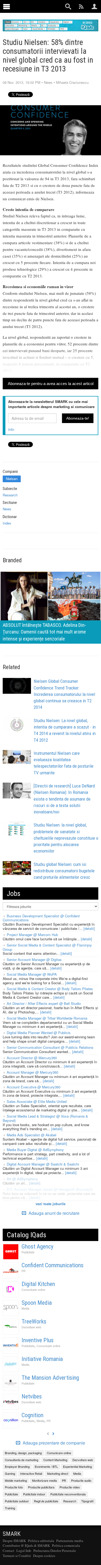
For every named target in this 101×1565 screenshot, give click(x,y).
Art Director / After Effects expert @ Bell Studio (44, 1003)
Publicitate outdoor (17, 1501)
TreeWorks (34, 1321)
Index (7, 523)
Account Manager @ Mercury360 (32, 1072)
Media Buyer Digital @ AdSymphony (35, 1149)
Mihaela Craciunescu (72, 82)
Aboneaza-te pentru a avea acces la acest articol (50, 383)
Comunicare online (33, 1290)
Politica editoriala (41, 1540)
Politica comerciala (66, 1545)
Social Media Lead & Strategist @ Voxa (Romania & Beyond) (45, 1118)
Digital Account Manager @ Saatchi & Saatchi (43, 1164)
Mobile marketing (16, 1480)
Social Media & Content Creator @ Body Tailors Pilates (50, 988)
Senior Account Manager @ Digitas (34, 959)
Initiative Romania (42, 1359)
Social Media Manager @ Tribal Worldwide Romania (47, 1018)
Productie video (70, 1487)
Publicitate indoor (34, 1494)
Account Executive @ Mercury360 (33, 1086)
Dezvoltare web (31, 1327)
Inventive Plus (38, 1340)
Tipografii (87, 1501)
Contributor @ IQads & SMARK (26, 1545)
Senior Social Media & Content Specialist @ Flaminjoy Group (47, 947)
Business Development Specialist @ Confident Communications (41, 918)
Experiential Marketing (77, 1466)
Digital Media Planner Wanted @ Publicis (39, 1032)
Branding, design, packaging (23, 1453)
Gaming (10, 1473)
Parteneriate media (69, 1540)
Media (25, 1308)
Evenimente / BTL (46, 1466)
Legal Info (23, 1550)
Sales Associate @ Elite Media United (37, 1101)
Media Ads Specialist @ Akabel (31, 1134)
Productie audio (81, 1480)
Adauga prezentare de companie (53, 1443)
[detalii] (89, 928)
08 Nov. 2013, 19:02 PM (21, 82)
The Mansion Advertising (50, 1377)
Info (11, 429)
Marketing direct (57, 1473)
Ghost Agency (37, 1246)
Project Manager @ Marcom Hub (32, 934)
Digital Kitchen (38, 1284)
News (48, 82)
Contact (8, 1550)
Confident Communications (52, 1265)
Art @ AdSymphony (22, 1178)
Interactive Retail (31, 1473)
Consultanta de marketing (21, 1460)
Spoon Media (37, 1302)
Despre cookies (44, 1555)
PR (24, 1271)
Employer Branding (17, 1466)
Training (10, 1508)
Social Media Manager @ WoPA (32, 974)
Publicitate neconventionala (68, 1494)
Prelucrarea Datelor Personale (54, 1550)
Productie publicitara (41, 1487)
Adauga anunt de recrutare (53, 1213)
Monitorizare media (44, 1480)
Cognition (32, 1415)
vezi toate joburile (50, 1203)
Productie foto (14, 1487)
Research (10, 494)
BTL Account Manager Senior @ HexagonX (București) (50, 1189)
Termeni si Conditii (17, 1555)
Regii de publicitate (46, 1501)
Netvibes (32, 1396)
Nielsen (12, 478)
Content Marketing (55, 1460)
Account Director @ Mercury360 (32, 1057)
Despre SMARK (14, 1540)
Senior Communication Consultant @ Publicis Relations (50, 1047)
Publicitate (28, 1252)
